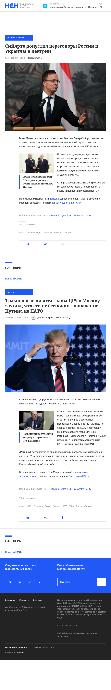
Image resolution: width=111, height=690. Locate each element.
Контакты (24, 600)
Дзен (63, 215)
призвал (54, 198)
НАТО (28, 506)
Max (88, 215)
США (71, 506)
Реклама (37, 600)
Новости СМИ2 (13, 278)
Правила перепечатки (16, 647)
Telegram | (80, 215)
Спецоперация (33, 232)
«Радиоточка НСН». (78, 476)
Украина (47, 232)
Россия (57, 232)
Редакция (10, 600)
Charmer (20, 652)
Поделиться (34, 58)
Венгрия (68, 232)
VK (70, 215)
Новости (54, 215)
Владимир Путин (42, 506)
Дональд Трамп (84, 506)
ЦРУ (64, 506)
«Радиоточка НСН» (70, 202)
